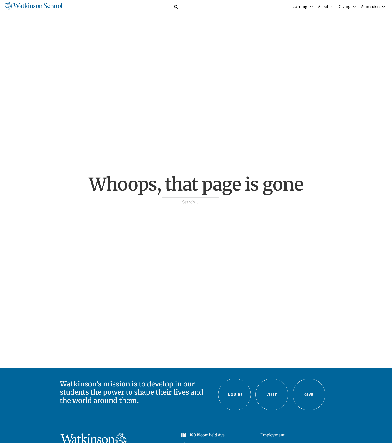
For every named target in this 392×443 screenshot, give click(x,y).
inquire (234, 394)
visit (272, 394)
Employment (272, 435)
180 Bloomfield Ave (207, 435)
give (309, 394)
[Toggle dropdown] (311, 6)
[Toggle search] (176, 7)
